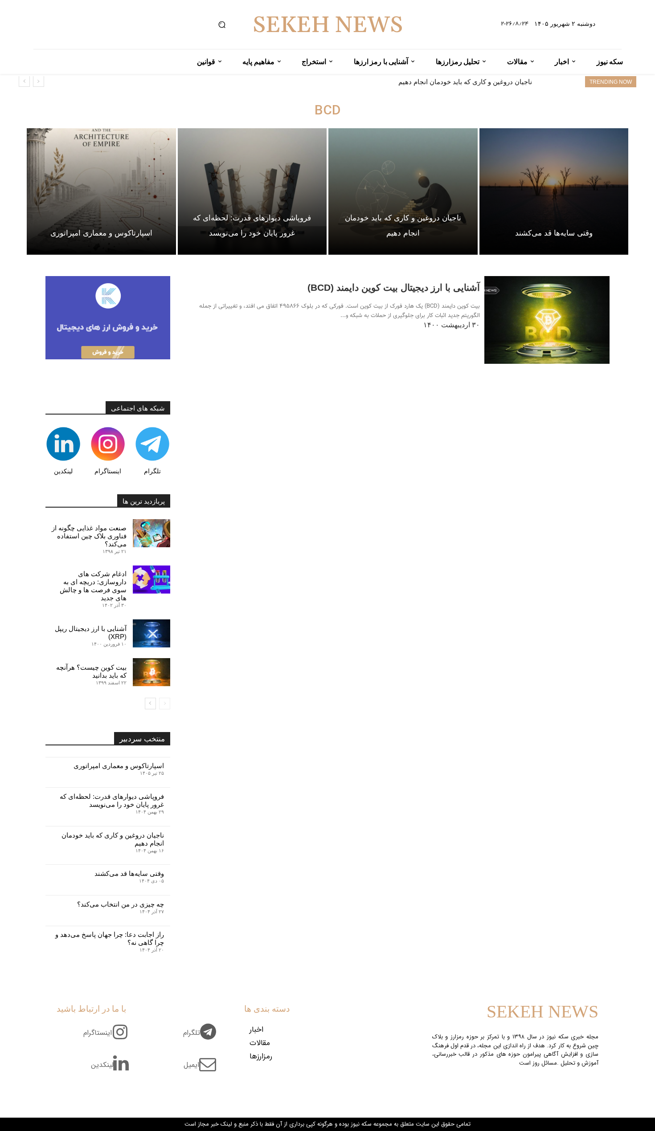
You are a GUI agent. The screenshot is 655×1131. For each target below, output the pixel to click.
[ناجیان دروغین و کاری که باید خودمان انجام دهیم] (403, 191)
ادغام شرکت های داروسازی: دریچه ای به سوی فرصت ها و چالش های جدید (93, 586)
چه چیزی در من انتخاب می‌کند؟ (120, 904)
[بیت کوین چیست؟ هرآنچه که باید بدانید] (151, 672)
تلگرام (152, 471)
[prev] (38, 81)
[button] (221, 24)
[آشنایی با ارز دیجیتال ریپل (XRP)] (151, 633)
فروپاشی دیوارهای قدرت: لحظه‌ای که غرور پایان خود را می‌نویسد (112, 800)
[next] (24, 81)
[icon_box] (203, 1038)
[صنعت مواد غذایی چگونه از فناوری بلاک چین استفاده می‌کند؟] (151, 533)
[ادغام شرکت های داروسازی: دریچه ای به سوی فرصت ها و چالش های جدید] (151, 580)
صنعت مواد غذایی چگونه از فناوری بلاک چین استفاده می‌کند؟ (89, 536)
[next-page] (150, 703)
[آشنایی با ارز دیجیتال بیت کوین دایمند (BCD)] (547, 320)
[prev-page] (164, 703)
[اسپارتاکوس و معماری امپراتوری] (101, 191)
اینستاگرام (107, 471)
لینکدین (63, 471)
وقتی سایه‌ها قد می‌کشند (497, 81)
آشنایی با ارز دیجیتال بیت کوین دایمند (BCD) (393, 287)
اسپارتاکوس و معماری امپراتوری (119, 765)
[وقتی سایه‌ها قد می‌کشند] (554, 191)
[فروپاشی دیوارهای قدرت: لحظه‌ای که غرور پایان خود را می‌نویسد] (252, 191)
